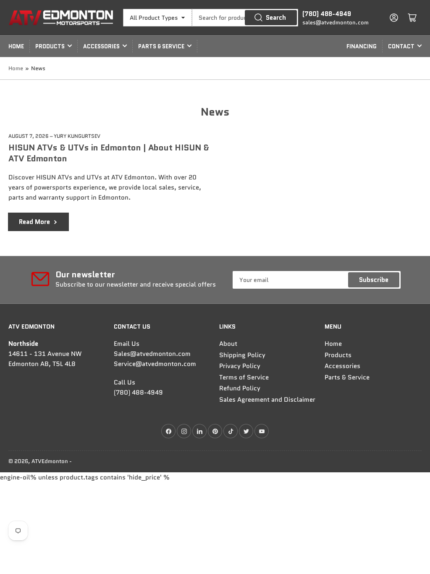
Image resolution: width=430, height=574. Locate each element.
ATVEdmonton (49, 461)
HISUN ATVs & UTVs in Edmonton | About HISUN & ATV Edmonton (108, 153)
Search (276, 17)
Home (16, 46)
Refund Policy (239, 388)
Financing (361, 46)
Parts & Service (161, 46)
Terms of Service (244, 377)
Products (50, 46)
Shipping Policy (242, 355)
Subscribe (373, 279)
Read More (34, 221)
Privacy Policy (239, 366)
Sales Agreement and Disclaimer (267, 399)
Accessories (101, 46)
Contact (401, 46)
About (228, 343)
